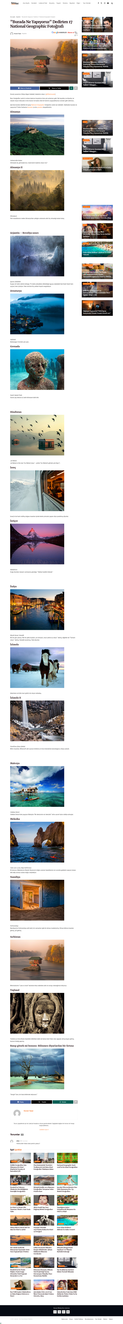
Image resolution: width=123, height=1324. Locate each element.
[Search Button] (112, 3)
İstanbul (14, 1183)
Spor (84, 37)
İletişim (111, 1319)
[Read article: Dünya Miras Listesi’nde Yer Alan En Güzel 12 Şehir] (20, 1220)
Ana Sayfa (26, 3)
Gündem (34, 3)
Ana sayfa (12, 17)
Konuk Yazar (17, 33)
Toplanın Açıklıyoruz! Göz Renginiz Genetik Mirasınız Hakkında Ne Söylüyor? (96, 28)
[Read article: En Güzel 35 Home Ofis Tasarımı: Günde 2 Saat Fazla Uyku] (20, 1200)
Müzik (60, 1288)
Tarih (36, 1224)
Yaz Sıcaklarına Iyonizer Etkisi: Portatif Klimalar (94, 84)
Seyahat (72, 3)
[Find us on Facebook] (98, 3)
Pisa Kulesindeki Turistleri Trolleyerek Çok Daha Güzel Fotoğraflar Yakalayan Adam (43, 1167)
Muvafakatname (89, 1319)
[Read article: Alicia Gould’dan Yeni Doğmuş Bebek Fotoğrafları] (44, 1200)
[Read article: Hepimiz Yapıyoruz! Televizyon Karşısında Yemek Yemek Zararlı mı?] (97, 308)
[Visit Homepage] (15, 3)
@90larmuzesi (50, 94)
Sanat (37, 1266)
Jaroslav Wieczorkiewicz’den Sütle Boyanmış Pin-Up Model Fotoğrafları (67, 1189)
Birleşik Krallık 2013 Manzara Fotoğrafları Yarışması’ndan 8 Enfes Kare (44, 1189)
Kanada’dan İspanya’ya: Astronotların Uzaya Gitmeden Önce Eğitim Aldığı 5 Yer (96, 293)
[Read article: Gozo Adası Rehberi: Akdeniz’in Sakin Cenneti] (67, 1220)
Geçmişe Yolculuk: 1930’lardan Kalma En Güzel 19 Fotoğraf (43, 1229)
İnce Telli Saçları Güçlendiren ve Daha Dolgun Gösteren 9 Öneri (20, 1294)
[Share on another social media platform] (76, 88)
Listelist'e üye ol (43, 1129)
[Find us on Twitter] (101, 3)
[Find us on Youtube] (108, 3)
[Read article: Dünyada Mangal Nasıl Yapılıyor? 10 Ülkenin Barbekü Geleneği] (67, 1240)
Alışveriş (51, 3)
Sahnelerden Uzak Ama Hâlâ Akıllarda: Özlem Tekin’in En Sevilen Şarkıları (67, 1294)
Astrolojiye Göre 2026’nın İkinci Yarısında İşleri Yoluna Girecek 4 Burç (44, 1294)
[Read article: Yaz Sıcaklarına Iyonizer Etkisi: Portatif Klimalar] (67, 1262)
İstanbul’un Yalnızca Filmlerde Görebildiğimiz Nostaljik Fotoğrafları (19, 1189)
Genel (60, 1161)
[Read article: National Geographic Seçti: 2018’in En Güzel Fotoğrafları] (67, 1158)
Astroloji (38, 1288)
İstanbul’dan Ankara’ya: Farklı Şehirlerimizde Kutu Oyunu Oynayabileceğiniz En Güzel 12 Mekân (97, 274)
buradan (30, 107)
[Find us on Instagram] (104, 3)
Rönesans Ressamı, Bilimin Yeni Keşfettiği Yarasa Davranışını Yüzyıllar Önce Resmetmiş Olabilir (95, 64)
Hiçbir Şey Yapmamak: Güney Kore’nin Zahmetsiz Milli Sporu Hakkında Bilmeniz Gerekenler (95, 46)
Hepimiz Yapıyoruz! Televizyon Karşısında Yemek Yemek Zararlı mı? (96, 312)
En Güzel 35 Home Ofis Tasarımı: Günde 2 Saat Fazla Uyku (20, 1209)
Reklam (105, 1319)
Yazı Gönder (87, 3)
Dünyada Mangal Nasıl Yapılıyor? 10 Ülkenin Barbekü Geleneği (65, 1250)
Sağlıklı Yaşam (16, 1288)
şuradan (39, 107)
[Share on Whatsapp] (71, 88)
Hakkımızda (64, 1319)
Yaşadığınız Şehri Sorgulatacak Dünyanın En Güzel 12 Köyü (66, 1209)
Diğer (78, 3)
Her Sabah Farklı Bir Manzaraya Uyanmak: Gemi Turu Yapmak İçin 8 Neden (19, 1250)
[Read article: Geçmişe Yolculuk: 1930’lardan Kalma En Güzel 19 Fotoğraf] (44, 1220)
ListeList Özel (43, 3)
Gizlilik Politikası (78, 1319)
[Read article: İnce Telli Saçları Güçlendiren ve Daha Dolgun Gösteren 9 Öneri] (20, 1285)
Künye (71, 1319)
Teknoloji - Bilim (88, 283)
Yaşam (58, 3)
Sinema (65, 3)
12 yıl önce (24, 1141)
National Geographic (37, 105)
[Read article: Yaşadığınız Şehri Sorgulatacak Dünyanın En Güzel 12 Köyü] (67, 1200)
